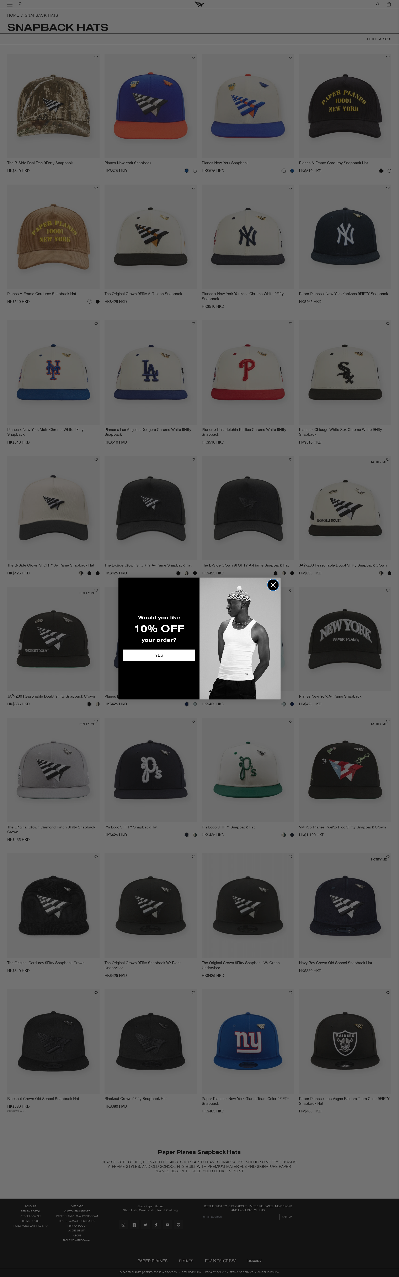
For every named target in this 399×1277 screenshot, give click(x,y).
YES (159, 655)
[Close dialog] (273, 585)
